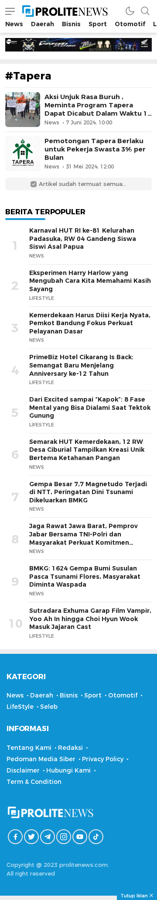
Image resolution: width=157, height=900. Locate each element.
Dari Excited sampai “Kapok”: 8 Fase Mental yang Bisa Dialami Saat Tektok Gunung (89, 407)
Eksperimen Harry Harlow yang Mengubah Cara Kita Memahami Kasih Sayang (90, 280)
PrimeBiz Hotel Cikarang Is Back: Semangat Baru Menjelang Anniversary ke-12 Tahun (81, 365)
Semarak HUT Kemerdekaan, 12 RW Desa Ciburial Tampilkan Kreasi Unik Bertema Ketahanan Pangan (86, 449)
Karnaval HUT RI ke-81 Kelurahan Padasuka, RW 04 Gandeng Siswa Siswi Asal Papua (82, 238)
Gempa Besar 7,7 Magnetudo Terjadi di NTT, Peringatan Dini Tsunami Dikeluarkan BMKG (88, 492)
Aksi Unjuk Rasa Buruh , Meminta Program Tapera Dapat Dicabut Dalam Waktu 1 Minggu (95, 109)
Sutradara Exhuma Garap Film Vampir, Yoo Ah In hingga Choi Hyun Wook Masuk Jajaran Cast (90, 618)
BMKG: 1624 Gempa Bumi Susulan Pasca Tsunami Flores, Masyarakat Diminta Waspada (84, 576)
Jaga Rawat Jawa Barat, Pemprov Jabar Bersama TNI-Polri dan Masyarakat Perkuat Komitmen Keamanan (83, 538)
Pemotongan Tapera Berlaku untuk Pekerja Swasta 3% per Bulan (95, 149)
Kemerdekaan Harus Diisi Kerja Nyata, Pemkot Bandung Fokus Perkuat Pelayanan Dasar (89, 323)
